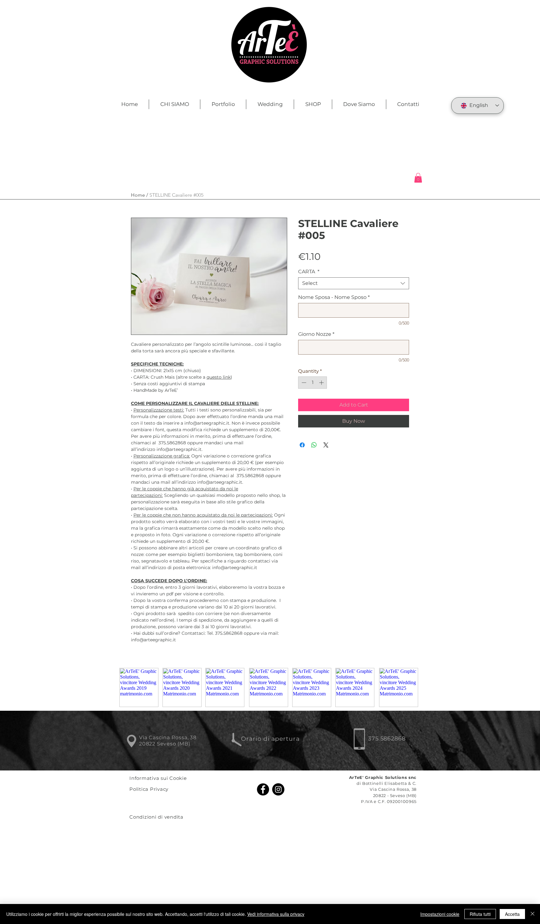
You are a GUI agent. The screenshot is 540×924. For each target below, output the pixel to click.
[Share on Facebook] (302, 445)
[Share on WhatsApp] (314, 445)
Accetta (512, 914)
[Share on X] (326, 445)
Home (138, 195)
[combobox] (353, 283)
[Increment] (322, 382)
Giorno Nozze (316, 334)
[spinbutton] (313, 382)
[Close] (532, 914)
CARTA (308, 272)
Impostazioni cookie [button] (439, 914)
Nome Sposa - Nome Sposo (334, 297)
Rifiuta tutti (480, 914)
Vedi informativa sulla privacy (275, 914)
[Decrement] (303, 382)
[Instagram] (278, 789)
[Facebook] (263, 789)
